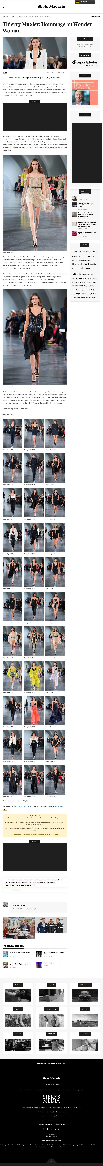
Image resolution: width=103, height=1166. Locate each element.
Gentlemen (48, 1090)
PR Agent (70, 1107)
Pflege (93, 282)
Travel (68, 1090)
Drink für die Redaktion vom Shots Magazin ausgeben (51, 1112)
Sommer (52, 882)
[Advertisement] (35, 117)
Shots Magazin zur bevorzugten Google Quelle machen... (40, 78)
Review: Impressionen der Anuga (17, 929)
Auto (34, 807)
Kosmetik (92, 264)
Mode (27, 807)
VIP (77, 297)
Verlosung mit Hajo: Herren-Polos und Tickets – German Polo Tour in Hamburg (21, 964)
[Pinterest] (51, 1129)
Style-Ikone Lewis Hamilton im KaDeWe (52, 926)
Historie (84, 260)
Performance (87, 282)
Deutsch (83, 2)
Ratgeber (85, 286)
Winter (87, 297)
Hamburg (75, 260)
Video (74, 297)
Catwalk (27, 880)
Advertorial (76, 252)
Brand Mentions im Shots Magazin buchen (51, 1120)
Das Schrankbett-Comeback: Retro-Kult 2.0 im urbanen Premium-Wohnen (86, 214)
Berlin (95, 251)
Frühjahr (59, 880)
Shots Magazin (52, 1078)
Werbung (81, 297)
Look (80, 268)
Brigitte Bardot (18, 880)
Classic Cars (76, 256)
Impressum (58, 1140)
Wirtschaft (92, 297)
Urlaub (93, 293)
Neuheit (76, 278)
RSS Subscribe (96, 16)
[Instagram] (55, 1129)
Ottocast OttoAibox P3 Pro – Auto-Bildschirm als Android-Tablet (86, 204)
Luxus (19, 807)
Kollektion (12, 882)
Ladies (5, 72)
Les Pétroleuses (34, 882)
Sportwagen (85, 290)
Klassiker (75, 264)
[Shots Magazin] (51, 6)
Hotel (90, 260)
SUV (95, 290)
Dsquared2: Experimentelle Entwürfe (53, 963)
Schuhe (74, 290)
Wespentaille (19, 885)
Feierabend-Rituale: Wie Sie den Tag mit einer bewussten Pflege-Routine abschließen (87, 224)
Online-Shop (75, 282)
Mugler (46, 882)
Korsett (18, 882)
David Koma (46, 880)
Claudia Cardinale (36, 880)
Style (91, 290)
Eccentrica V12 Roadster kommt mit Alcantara (87, 233)
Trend (83, 294)
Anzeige (84, 252)
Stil (58, 807)
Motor (63, 1090)
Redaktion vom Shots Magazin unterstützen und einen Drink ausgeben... (35, 834)
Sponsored (80, 1090)
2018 (11, 880)
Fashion (53, 880)
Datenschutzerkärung (48, 1140)
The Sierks (78, 1107)
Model (82, 274)
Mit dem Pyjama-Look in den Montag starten (20, 953)
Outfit (81, 282)
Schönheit (43, 807)
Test (73, 294)
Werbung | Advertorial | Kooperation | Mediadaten (51, 1063)
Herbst (80, 260)
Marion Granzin (19, 906)
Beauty (90, 251)
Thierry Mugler (9, 885)
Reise (52, 807)
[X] (43, 1129)
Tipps (77, 294)
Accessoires (73, 1090)
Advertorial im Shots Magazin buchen (51, 1116)
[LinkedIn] (59, 1129)
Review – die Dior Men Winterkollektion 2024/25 (54, 953)
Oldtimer (94, 279)
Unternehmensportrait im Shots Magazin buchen (51, 1124)
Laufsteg (25, 882)
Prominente (77, 286)
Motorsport (89, 274)
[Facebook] (47, 1129)
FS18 (6, 882)
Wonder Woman (29, 885)
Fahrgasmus (83, 256)
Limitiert (75, 269)
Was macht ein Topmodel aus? (86, 197)
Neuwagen (85, 278)
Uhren (87, 294)
